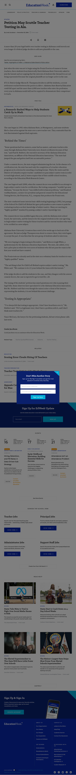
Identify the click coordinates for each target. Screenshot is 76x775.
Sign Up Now (38, 397)
